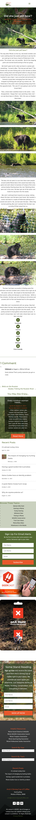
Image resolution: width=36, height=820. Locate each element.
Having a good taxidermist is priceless (16, 467)
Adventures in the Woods (18, 525)
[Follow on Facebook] (14, 803)
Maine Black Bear (18, 523)
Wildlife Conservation (18, 518)
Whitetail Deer (18, 513)
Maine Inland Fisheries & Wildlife (18, 732)
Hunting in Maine (18, 508)
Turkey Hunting (18, 511)
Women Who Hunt (14, 408)
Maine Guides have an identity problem (16, 475)
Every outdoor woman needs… (18, 401)
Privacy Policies (18, 816)
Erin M (9, 19)
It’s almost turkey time (10, 447)
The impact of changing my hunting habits (18, 774)
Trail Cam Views (19, 520)
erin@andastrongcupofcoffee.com (18, 798)
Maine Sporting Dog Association (18, 739)
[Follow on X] (18, 803)
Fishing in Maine (19, 516)
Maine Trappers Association (18, 736)
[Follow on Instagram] (21, 803)
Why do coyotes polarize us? (12, 492)
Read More (18, 436)
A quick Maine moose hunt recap (14, 484)
